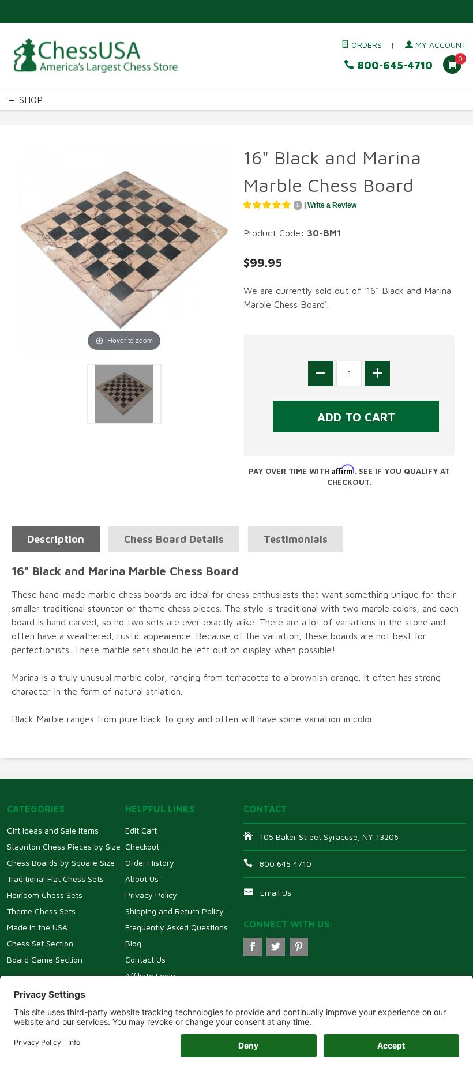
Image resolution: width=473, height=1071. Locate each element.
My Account (439, 45)
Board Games (27, 132)
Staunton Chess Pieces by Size (64, 846)
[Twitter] (275, 947)
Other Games (422, 118)
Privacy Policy (151, 895)
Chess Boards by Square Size (61, 863)
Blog (133, 943)
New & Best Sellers (95, 132)
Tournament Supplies (269, 118)
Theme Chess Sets (41, 911)
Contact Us (145, 959)
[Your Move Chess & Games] (94, 55)
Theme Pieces (141, 118)
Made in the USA (37, 927)
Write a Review (331, 205)
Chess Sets (22, 118)
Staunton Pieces (78, 118)
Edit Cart (141, 830)
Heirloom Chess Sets (44, 895)
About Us (142, 879)
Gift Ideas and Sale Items (53, 830)
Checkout (142, 846)
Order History (149, 863)
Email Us (275, 892)
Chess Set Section (40, 943)
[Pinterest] (299, 947)
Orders (365, 45)
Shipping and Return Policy (174, 911)
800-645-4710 (393, 65)
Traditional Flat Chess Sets (55, 879)
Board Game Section (44, 959)
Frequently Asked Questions (176, 927)
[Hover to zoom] (124, 248)
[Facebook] (252, 947)
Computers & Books (354, 118)
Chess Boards (198, 118)
